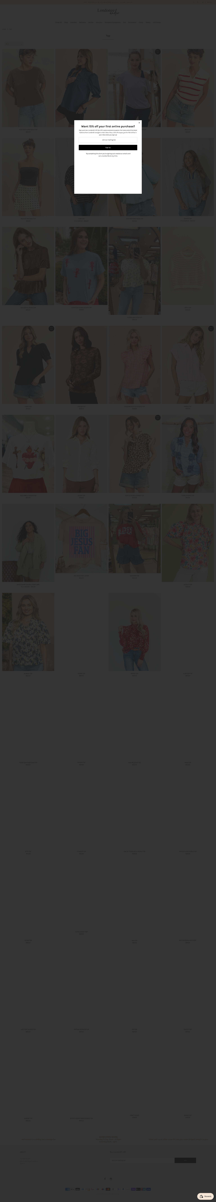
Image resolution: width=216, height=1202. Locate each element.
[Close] (139, 122)
